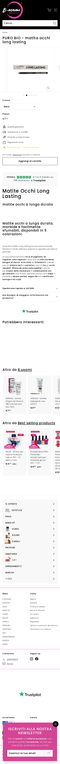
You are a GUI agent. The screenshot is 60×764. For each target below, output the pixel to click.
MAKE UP (6, 610)
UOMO (5, 614)
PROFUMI (6, 625)
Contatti (33, 603)
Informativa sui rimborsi (40, 629)
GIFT (4, 633)
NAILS (4, 606)
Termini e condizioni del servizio (43, 625)
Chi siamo (34, 614)
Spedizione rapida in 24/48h (18, 288)
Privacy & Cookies (37, 606)
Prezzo (6, 114)
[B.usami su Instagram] (31, 658)
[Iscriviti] (49, 753)
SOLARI (5, 618)
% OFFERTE (6, 599)
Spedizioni (34, 618)
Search (33, 599)
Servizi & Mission (37, 610)
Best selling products (36, 423)
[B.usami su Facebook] (36, 658)
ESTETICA (6, 603)
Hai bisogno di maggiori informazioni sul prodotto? (25, 297)
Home (4, 32)
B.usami (25, 369)
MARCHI (5, 640)
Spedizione (17, 155)
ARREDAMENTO (8, 637)
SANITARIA (6, 629)
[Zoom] (48, 88)
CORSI (5, 644)
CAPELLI (5, 621)
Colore (6, 100)
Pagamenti (34, 621)
